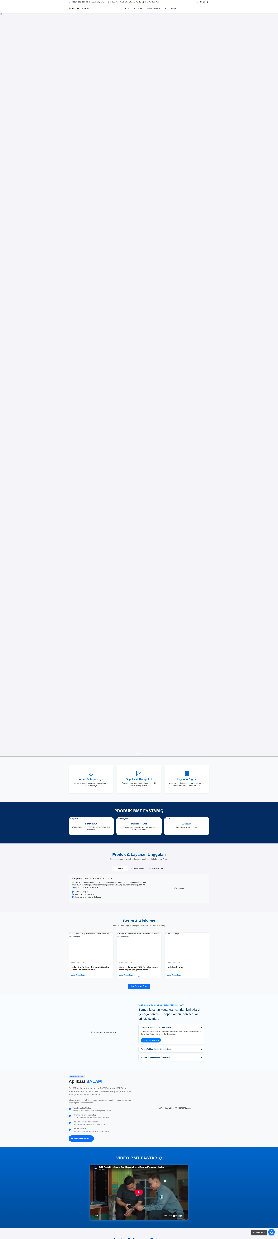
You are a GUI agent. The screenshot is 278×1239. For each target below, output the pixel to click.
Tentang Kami (138, 8)
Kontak (174, 8)
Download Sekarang (82, 1138)
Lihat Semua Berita (139, 986)
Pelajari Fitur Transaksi (151, 1040)
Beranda (127, 8)
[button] (138, 976)
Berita (166, 8)
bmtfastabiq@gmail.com (97, 2)
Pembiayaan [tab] (139, 868)
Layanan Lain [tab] (157, 868)
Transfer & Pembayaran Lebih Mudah (156, 1027)
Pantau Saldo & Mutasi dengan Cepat (156, 1049)
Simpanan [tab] (121, 868)
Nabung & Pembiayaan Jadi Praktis (155, 1057)
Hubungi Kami (259, 1232)
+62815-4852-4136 (78, 2)
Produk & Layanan (154, 8)
